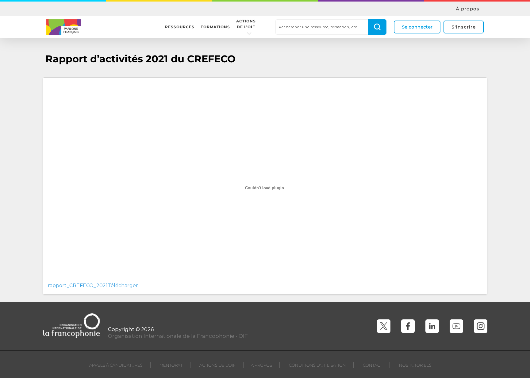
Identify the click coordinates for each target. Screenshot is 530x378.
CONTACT (372, 365)
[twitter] (383, 326)
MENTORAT (170, 365)
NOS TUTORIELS (415, 365)
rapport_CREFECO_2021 (78, 285)
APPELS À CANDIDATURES (116, 365)
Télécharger (123, 285)
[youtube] (456, 326)
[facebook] (408, 326)
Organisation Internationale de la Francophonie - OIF (178, 336)
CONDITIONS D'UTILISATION (317, 365)
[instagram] (480, 326)
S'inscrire (463, 27)
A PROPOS (261, 365)
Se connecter (417, 27)
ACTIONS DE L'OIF (217, 365)
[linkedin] (432, 326)
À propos (467, 8)
